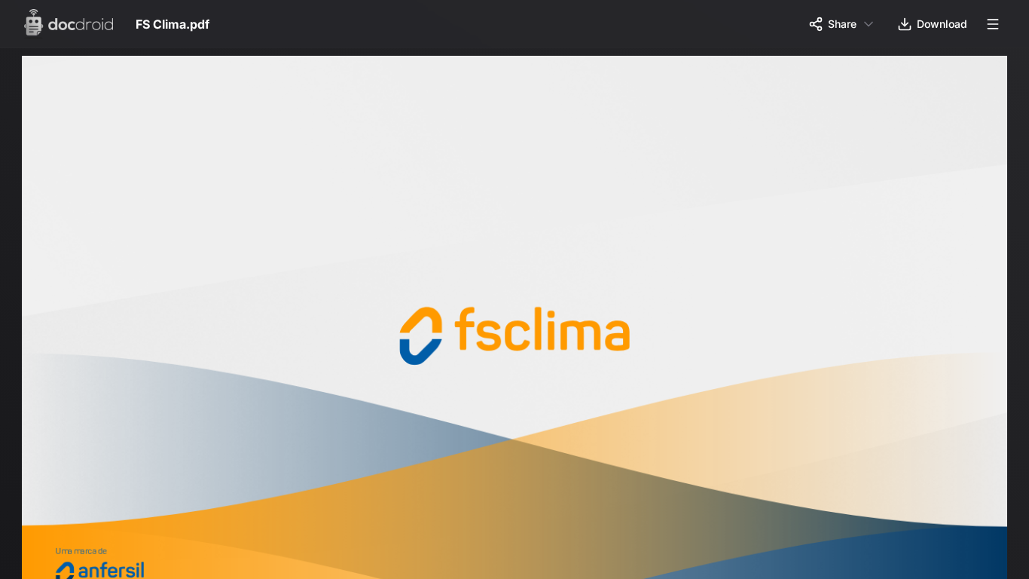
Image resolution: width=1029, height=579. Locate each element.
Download (942, 23)
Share (842, 23)
